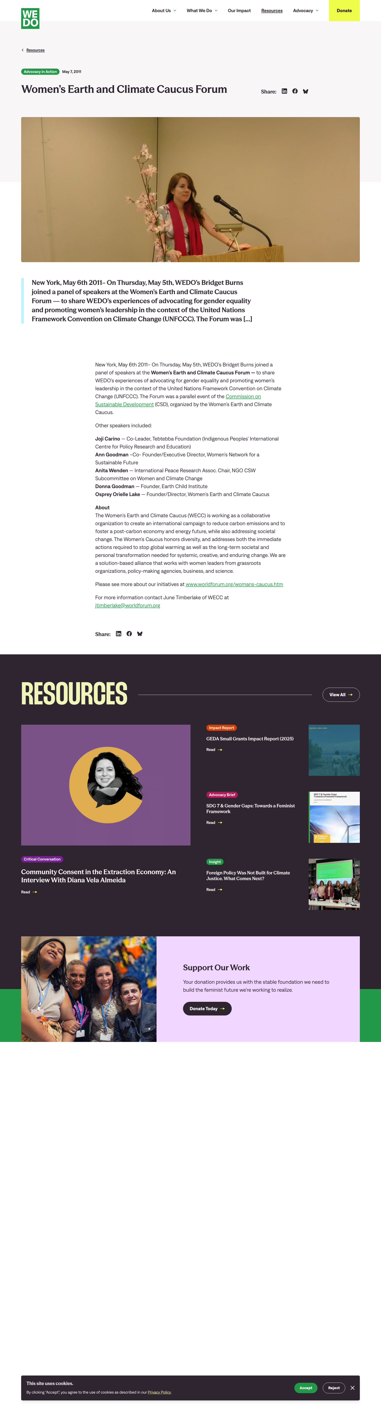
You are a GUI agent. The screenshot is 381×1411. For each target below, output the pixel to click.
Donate (344, 10)
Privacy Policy (159, 1392)
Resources (272, 10)
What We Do (199, 10)
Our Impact (239, 10)
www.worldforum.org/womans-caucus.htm (234, 584)
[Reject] (353, 1388)
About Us (161, 10)
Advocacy (303, 10)
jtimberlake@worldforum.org (127, 605)
